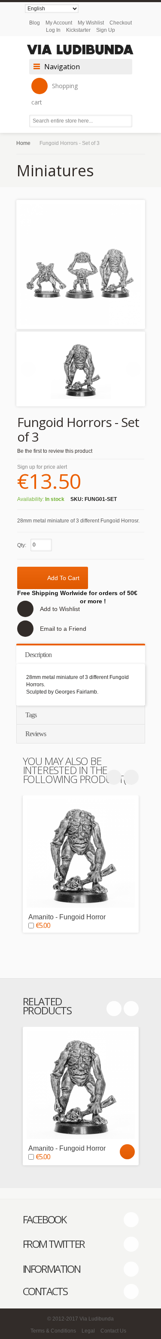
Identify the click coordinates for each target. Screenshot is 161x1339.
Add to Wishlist (60, 608)
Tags (30, 715)
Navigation (62, 66)
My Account (59, 23)
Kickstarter (78, 30)
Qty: (21, 545)
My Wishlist (91, 23)
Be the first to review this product (54, 451)
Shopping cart (54, 94)
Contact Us (113, 1331)
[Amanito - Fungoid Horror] (81, 853)
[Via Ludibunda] (80, 50)
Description (38, 654)
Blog (34, 23)
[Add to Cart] (127, 1151)
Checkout (120, 23)
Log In (53, 30)
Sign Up (105, 30)
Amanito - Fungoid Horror (67, 917)
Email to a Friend (63, 628)
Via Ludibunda (96, 1319)
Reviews (35, 733)
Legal (88, 1331)
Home (23, 143)
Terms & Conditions (53, 1331)
